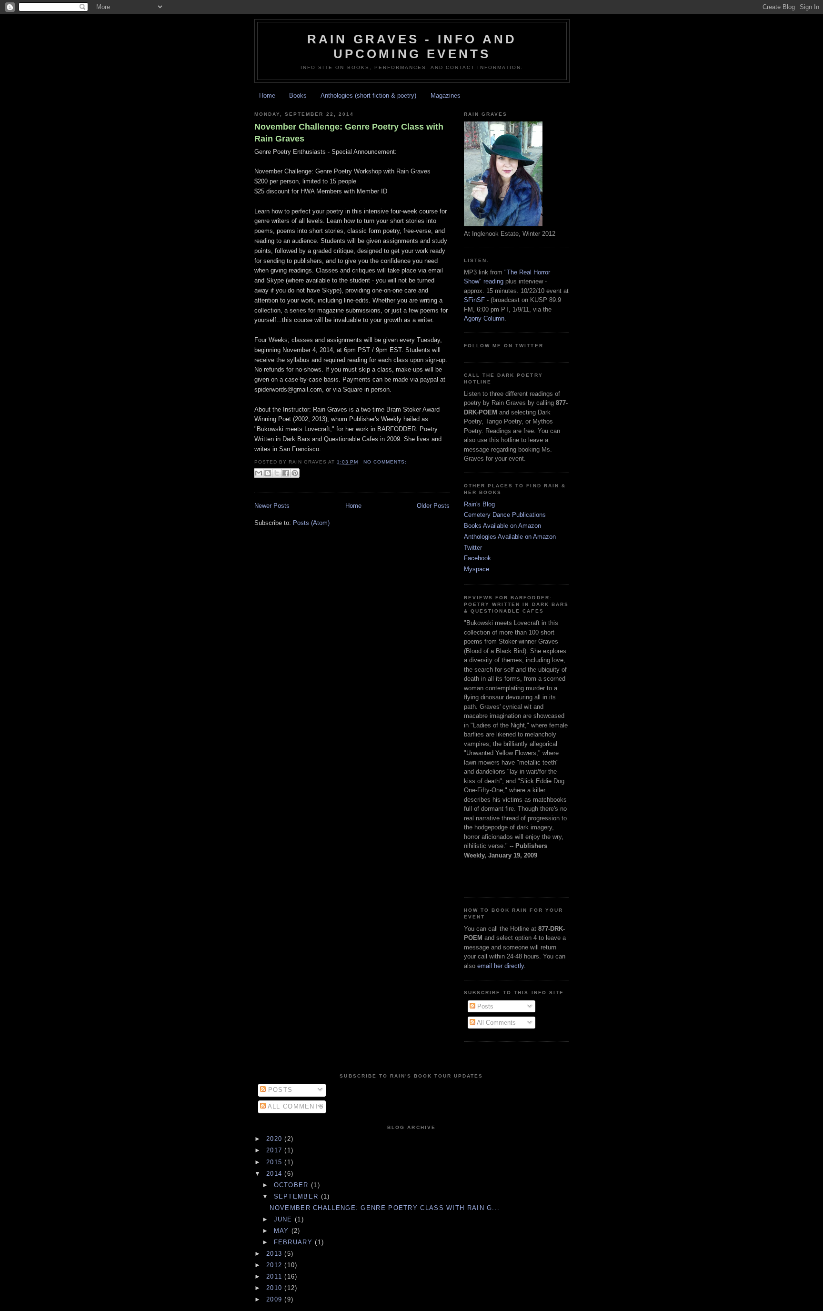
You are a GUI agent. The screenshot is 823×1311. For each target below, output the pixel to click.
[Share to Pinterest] (295, 473)
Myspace (476, 569)
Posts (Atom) (311, 522)
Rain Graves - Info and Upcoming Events (412, 46)
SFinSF (474, 299)
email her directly (500, 965)
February (294, 1242)
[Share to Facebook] (286, 473)
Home (267, 95)
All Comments (495, 1022)
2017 (275, 1150)
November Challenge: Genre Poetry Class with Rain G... (385, 1207)
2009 (275, 1299)
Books (298, 95)
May (282, 1230)
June (284, 1219)
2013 (275, 1253)
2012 (275, 1265)
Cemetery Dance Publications (505, 514)
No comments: (385, 461)
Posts (484, 1006)
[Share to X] (276, 473)
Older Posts (433, 505)
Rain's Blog (479, 504)
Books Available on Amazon (502, 525)
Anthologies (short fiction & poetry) (368, 95)
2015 (275, 1162)
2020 (275, 1138)
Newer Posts (272, 505)
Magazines (446, 95)
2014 (275, 1173)
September (297, 1196)
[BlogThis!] (267, 473)
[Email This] (258, 473)
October (292, 1185)
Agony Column (484, 318)
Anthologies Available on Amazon (510, 536)
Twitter (473, 547)
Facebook (477, 558)
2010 (275, 1287)
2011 (275, 1276)
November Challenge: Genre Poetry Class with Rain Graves (348, 132)
